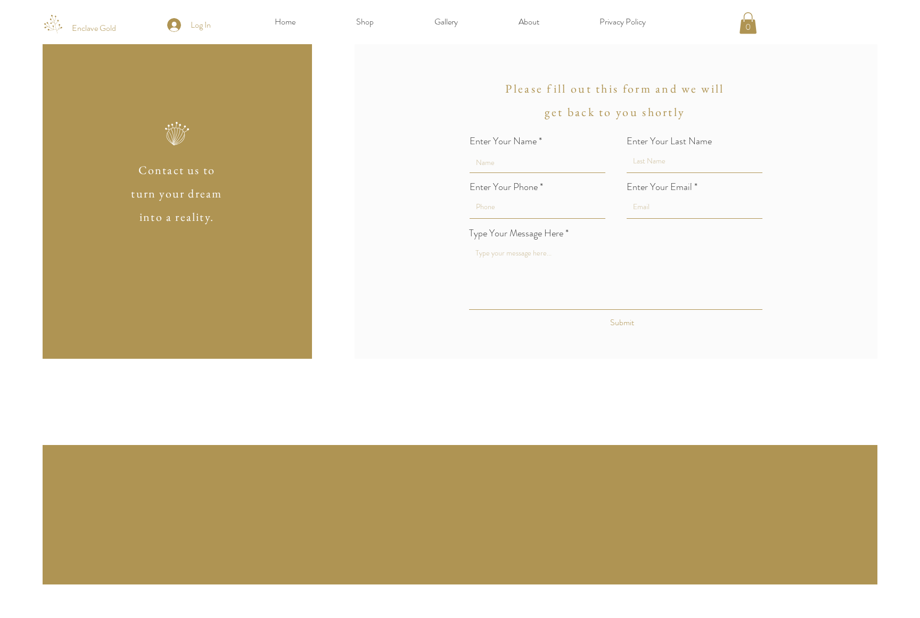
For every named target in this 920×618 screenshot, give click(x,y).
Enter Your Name (503, 141)
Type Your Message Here (516, 233)
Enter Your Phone (504, 187)
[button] (748, 23)
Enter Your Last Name (669, 141)
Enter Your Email (659, 187)
